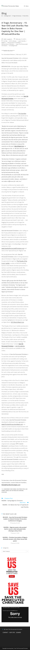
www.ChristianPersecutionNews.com (12, 424)
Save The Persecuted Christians (16, 490)
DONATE (18, 632)
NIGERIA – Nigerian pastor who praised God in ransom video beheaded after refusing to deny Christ (15, 529)
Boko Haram (13, 489)
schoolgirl (4, 492)
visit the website (20, 346)
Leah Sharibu (22, 41)
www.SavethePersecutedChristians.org (13, 248)
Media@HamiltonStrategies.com (11, 485)
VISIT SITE (12, 632)
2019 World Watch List (17, 322)
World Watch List (19, 146)
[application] (15, 614)
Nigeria (4, 42)
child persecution (20, 489)
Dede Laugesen (8, 39)
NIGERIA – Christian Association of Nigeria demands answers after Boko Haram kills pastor (15, 539)
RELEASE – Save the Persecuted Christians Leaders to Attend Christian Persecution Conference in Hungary (15, 519)
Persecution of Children (14, 42)
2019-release (12, 41)
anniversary (7, 489)
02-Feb (5, 41)
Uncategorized (13, 45)
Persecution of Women (8, 44)
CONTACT (5, 632)
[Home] (2, 16)
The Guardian (22, 113)
